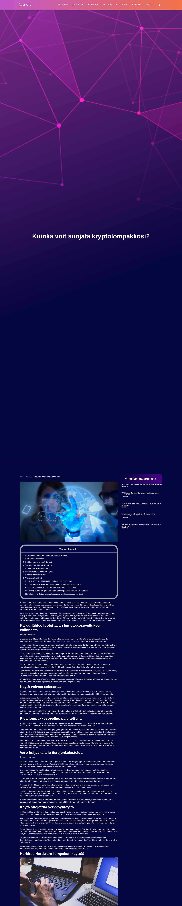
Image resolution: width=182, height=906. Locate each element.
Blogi (147, 5)
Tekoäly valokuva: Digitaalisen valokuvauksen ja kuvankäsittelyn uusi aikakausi (58, 591)
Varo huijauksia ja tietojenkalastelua (38, 565)
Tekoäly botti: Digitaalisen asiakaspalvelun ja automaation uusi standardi (55, 594)
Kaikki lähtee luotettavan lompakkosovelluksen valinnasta (46, 556)
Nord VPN (136, 5)
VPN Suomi (107, 5)
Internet (28, 477)
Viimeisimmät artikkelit (33, 578)
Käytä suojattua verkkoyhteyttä (36, 568)
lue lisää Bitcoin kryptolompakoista (66, 641)
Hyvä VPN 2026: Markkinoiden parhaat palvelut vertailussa (50, 581)
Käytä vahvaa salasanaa (34, 559)
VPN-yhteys (63, 5)
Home (22, 477)
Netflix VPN (121, 5)
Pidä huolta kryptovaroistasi (35, 575)
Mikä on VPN (78, 5)
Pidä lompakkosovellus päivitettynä (38, 562)
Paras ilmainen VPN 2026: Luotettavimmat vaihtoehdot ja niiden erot (53, 588)
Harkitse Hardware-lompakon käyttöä (39, 572)
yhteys (75, 814)
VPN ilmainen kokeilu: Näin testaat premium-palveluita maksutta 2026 (54, 584)
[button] (159, 5)
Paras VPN (93, 5)
